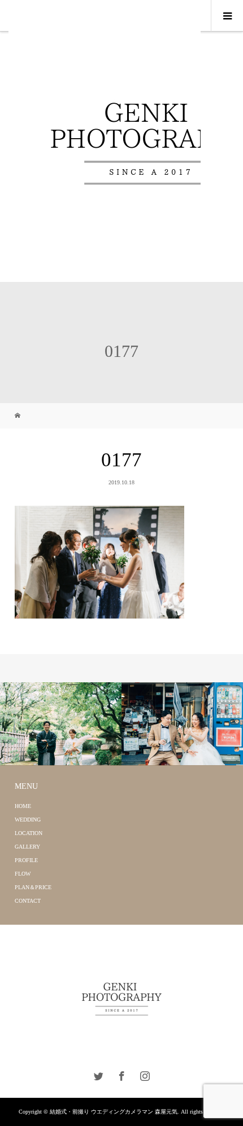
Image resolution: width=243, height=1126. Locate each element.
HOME (23, 806)
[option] (61, 724)
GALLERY (27, 847)
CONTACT (28, 901)
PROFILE (26, 860)
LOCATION (28, 833)
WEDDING (28, 819)
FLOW (23, 874)
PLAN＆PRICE (33, 887)
